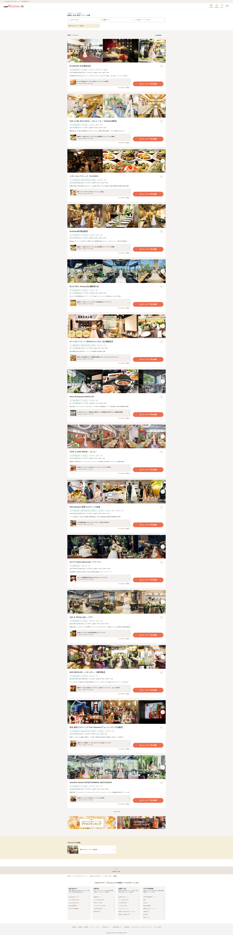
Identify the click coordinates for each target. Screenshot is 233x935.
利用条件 (86, 927)
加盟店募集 (126, 927)
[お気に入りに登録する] (161, 66)
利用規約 (80, 927)
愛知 (110, 876)
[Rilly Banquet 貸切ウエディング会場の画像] (116, 491)
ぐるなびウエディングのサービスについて (141, 927)
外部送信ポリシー (106, 927)
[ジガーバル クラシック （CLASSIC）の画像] (116, 161)
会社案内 (74, 927)
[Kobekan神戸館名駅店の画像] (116, 216)
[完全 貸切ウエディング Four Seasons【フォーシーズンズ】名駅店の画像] (116, 712)
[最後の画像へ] (163, 50)
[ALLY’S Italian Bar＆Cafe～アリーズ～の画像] (116, 547)
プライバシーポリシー (95, 927)
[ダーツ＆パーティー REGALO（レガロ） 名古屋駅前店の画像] (116, 326)
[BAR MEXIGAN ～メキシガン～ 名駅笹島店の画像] (116, 657)
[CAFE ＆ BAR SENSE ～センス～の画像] (116, 436)
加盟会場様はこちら (117, 927)
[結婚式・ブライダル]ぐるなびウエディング (77, 876)
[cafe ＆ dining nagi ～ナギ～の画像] (116, 602)
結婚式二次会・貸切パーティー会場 (98, 876)
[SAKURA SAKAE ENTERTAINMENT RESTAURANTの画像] (116, 767)
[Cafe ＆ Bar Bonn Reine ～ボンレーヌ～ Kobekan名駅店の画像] (116, 106)
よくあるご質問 (157, 927)
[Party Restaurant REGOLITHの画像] (116, 381)
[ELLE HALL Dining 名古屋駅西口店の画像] (116, 271)
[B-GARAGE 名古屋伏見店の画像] (116, 50)
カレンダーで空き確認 (149, 84)
